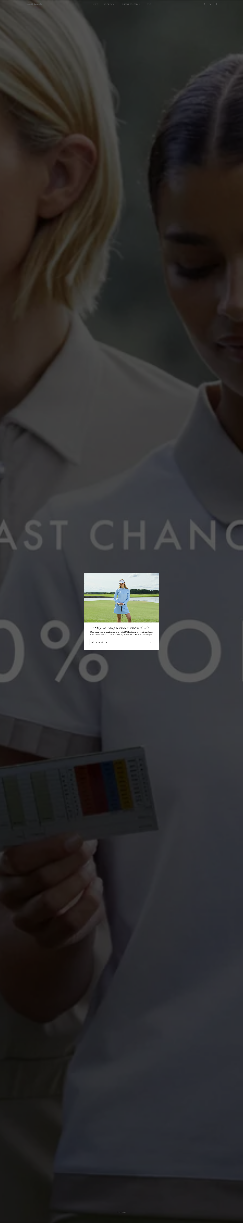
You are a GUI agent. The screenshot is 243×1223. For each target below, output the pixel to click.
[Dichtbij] (156, 575)
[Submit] (151, 642)
